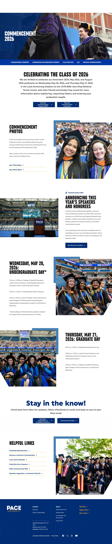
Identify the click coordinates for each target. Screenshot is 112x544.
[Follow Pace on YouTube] (76, 535)
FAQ (78, 62)
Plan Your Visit (68, 62)
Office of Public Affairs (39, 512)
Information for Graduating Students (46, 62)
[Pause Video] (110, 57)
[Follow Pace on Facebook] (63, 535)
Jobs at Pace (59, 520)
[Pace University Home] (14, 509)
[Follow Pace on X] (67, 535)
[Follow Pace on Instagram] (71, 535)
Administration (60, 512)
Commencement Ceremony (20, 62)
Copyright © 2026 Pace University (41, 535)
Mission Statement (61, 509)
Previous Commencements (92, 62)
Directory (35, 509)
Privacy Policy (54, 535)
